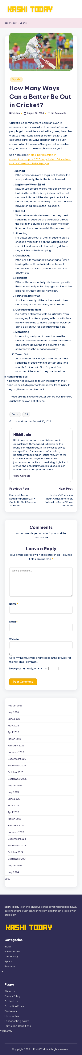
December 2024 (17, 838)
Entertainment (13, 951)
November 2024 (17, 845)
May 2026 (13, 725)
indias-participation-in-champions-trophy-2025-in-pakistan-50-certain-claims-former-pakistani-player (40, 159)
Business (10, 966)
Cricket (15, 414)
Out (26, 414)
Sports (23, 22)
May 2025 (13, 805)
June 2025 (14, 798)
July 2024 (13, 872)
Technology (11, 956)
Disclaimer (11, 1011)
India (8, 946)
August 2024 (15, 865)
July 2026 (13, 712)
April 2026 (13, 732)
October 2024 (15, 852)
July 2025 (13, 792)
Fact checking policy (17, 1021)
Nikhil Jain (22, 434)
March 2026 (15, 739)
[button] (21, 475)
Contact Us (11, 1001)
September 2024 (17, 858)
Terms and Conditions (18, 1026)
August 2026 (15, 705)
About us (10, 991)
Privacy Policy (12, 996)
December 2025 (17, 759)
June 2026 (14, 719)
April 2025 (13, 812)
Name (13, 604)
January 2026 (16, 752)
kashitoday (11, 22)
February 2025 (16, 825)
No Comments (58, 113)
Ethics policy (12, 1016)
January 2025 (16, 832)
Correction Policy (14, 1006)
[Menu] (75, 9)
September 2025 (17, 778)
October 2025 (15, 772)
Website (13, 639)
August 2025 (15, 785)
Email (13, 621)
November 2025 (17, 765)
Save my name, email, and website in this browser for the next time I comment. (40, 659)
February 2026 (16, 745)
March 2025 (15, 818)
